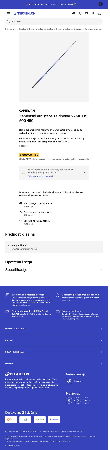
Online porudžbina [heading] (15, 328)
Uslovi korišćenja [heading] (14, 352)
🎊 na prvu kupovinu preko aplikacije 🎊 (51, 4)
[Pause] (100, 4)
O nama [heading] (9, 363)
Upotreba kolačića (29, 431)
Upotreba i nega (18, 262)
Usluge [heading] (9, 340)
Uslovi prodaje (12, 431)
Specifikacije (16, 270)
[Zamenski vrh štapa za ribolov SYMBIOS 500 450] (54, 67)
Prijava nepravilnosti (49, 431)
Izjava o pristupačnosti (71, 431)
